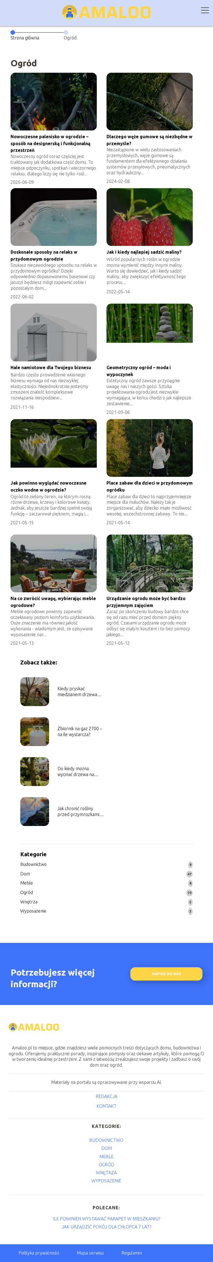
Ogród (26, 892)
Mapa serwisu (90, 1252)
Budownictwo (33, 864)
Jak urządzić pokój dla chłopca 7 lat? (106, 1226)
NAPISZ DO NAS (166, 974)
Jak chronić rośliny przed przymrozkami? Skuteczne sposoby (79, 811)
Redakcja (106, 1096)
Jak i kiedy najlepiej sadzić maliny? (144, 252)
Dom (25, 873)
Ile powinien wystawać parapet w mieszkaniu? (106, 1218)
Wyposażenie (33, 910)
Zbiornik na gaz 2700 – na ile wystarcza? (79, 731)
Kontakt (106, 1106)
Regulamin (131, 1252)
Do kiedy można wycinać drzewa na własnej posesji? (75, 771)
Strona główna (25, 37)
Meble (26, 882)
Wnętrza (28, 901)
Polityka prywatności (39, 1252)
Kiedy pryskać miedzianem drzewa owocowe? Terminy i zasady (77, 691)
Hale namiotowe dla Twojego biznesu (51, 367)
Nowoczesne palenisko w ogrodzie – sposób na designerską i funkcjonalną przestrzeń (50, 143)
